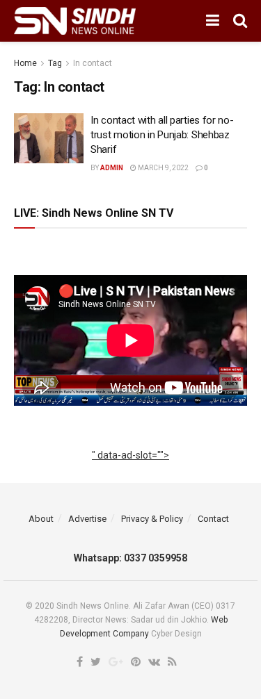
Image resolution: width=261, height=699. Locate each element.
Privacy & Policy (152, 518)
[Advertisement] (130, 471)
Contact (213, 518)
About (41, 518)
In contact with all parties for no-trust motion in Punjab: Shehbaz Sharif (162, 135)
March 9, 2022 (162, 168)
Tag (55, 63)
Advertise (87, 518)
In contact (92, 63)
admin (111, 168)
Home (25, 63)
